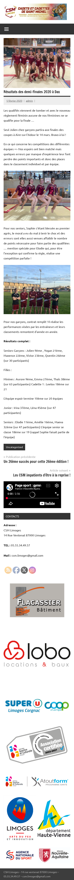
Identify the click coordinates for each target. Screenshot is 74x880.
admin (29, 100)
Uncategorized (14, 447)
